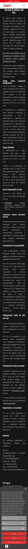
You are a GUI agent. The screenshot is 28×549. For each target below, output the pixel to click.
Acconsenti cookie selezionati (14, 542)
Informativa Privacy (18, 546)
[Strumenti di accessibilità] (6, 546)
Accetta (14, 533)
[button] (25, 489)
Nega (14, 538)
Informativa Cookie (9, 546)
